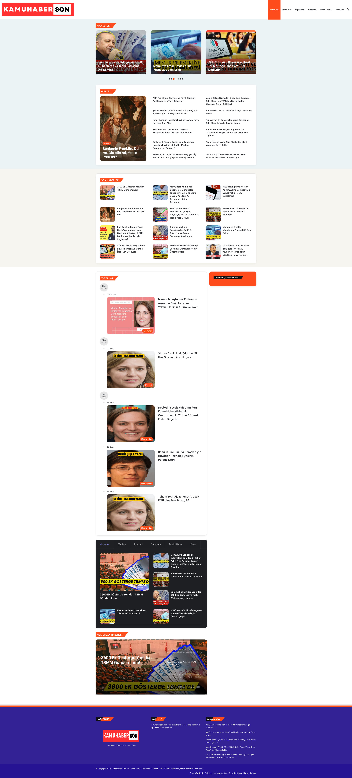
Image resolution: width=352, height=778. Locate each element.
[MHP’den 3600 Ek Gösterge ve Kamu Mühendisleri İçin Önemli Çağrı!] (121, 52)
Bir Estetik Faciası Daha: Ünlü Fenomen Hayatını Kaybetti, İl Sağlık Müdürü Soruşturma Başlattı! (173, 145)
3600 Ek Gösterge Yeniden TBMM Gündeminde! (130, 188)
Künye (245, 773)
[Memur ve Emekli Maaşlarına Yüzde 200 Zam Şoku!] (213, 232)
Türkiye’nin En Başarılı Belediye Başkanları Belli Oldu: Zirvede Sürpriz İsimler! (228, 121)
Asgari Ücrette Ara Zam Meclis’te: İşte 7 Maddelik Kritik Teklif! (226, 143)
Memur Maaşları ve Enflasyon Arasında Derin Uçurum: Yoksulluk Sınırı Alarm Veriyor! (178, 303)
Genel (193, 544)
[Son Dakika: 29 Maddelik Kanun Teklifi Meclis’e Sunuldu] (213, 214)
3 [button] (173, 79)
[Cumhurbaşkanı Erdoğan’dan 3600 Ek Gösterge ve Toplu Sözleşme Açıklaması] (160, 232)
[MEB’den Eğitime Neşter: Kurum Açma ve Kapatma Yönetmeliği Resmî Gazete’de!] (213, 192)
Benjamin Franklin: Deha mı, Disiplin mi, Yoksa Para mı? (131, 211)
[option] (121, 52)
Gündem (312, 9)
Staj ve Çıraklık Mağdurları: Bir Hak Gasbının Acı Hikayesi (178, 355)
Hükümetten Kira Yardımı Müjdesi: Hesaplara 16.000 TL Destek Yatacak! (172, 131)
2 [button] (171, 79)
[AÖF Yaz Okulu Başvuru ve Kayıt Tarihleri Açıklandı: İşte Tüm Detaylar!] (107, 251)
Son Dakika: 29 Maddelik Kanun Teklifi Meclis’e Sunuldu (235, 211)
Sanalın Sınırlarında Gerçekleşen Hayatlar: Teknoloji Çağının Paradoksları (179, 455)
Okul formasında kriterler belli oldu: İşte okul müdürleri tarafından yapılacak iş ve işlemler (173, 63)
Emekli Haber (326, 9)
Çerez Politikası (235, 773)
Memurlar (286, 9)
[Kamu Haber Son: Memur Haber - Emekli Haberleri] (38, 9)
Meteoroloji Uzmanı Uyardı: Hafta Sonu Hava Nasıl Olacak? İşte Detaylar (226, 156)
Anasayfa (274, 9)
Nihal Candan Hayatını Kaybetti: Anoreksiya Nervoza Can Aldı (176, 121)
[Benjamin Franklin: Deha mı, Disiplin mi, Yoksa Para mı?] (123, 128)
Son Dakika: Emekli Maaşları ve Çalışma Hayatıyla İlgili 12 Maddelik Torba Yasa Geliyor (184, 213)
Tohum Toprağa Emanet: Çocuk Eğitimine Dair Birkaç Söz (178, 498)
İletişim (253, 773)
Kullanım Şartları (220, 773)
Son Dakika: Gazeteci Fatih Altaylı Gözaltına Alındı (229, 112)
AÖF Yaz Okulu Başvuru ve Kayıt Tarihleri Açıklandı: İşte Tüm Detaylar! (174, 99)
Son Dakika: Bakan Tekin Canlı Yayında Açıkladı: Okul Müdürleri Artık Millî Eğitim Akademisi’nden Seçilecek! (130, 233)
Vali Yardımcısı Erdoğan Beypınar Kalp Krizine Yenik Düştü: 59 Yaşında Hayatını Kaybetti (227, 132)
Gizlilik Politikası (205, 773)
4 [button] (176, 79)
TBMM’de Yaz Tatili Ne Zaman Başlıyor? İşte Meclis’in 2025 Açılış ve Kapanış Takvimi (175, 156)
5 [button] (178, 79)
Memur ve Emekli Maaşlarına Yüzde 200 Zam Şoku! (237, 230)
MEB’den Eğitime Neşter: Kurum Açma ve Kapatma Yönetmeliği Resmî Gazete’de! (236, 191)
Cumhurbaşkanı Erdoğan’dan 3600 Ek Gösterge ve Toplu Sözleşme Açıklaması (181, 231)
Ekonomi (340, 9)
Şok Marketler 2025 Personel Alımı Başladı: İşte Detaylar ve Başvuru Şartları (175, 112)
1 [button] (169, 79)
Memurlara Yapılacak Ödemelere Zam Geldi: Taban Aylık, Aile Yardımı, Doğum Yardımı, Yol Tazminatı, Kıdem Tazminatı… (183, 194)
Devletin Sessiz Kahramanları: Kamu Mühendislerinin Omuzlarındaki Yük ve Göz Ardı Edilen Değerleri (178, 413)
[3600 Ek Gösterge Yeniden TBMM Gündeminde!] (107, 192)
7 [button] (182, 79)
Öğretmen (299, 9)
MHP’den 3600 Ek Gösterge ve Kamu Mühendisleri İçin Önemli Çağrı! (118, 65)
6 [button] (180, 79)
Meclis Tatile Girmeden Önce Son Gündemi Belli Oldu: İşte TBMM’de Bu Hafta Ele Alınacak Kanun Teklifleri (230, 63)
